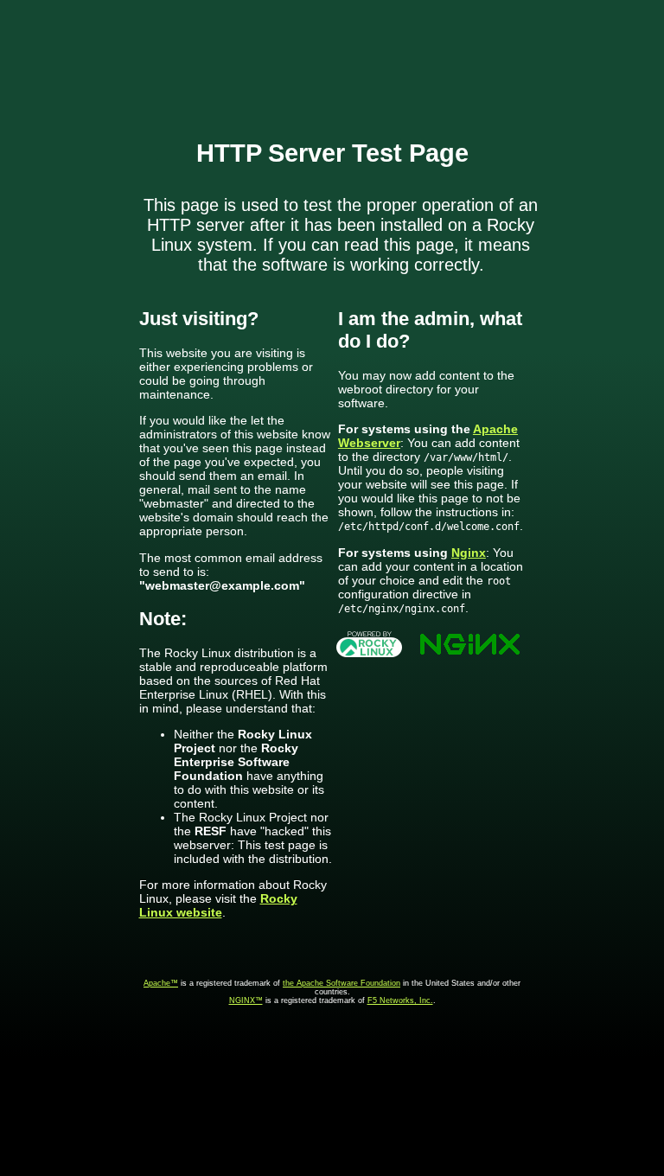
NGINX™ (246, 1000)
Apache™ (161, 983)
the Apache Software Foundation (341, 983)
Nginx (468, 552)
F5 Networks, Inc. (400, 1000)
